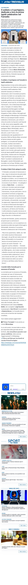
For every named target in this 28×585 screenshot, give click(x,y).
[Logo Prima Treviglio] (14, 2)
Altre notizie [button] (23, 436)
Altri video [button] (23, 525)
